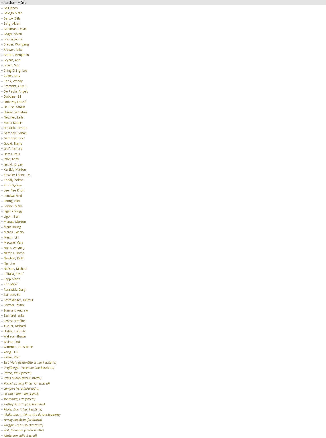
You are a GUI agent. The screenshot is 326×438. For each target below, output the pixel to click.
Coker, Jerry (12, 75)
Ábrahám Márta (15, 2)
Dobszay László (15, 102)
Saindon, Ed (12, 294)
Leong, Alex (12, 201)
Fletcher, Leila (14, 117)
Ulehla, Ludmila (15, 331)
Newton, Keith (14, 258)
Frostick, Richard (15, 128)
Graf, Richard (13, 148)
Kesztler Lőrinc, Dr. (17, 175)
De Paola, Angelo (16, 91)
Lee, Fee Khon (14, 190)
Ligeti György (13, 211)
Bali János (11, 8)
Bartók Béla (12, 18)
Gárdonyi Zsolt (14, 138)
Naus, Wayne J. (14, 248)
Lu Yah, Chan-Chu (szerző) (21, 394)
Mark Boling (12, 227)
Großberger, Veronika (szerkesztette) (29, 367)
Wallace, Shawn (15, 336)
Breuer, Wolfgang (16, 44)
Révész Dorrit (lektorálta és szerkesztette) (32, 414)
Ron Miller (11, 284)
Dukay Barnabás (15, 112)
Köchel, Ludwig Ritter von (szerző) (27, 383)
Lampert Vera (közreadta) (21, 388)
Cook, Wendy (13, 81)
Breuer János (13, 39)
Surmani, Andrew (16, 310)
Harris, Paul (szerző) (17, 373)
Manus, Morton (15, 221)
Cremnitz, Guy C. (15, 86)
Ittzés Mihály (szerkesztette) (22, 378)
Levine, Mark (13, 206)
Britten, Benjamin (16, 55)
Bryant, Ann (12, 60)
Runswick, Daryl (15, 289)
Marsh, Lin (11, 237)
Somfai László (14, 305)
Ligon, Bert (12, 216)
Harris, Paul (12, 154)
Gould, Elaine (13, 143)
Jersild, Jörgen (13, 164)
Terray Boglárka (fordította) (23, 420)
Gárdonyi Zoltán (15, 133)
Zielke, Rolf (12, 357)
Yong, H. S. (11, 352)
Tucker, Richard (15, 326)
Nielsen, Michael (15, 268)
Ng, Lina (10, 263)
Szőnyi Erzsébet (15, 321)
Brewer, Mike (13, 49)
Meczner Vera (13, 242)
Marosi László (14, 232)
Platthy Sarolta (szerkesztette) (24, 404)
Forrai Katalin (13, 122)
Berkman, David (15, 29)
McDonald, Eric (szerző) (19, 399)
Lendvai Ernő (13, 195)
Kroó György (13, 185)
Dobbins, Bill (13, 96)
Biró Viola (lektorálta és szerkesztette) (30, 362)
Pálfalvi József (14, 274)
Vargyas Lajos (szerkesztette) (23, 425)
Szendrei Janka (14, 315)
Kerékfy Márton (15, 169)
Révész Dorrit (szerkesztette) (23, 409)
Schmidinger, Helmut (18, 300)
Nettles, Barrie (14, 253)
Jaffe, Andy (11, 159)
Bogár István (13, 34)
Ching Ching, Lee (15, 70)
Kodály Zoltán (14, 180)
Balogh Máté (13, 13)
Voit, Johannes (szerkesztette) (24, 430)
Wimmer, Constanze (18, 347)
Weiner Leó (12, 341)
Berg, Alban (12, 23)
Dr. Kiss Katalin (14, 107)
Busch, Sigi (11, 65)
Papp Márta (12, 279)
